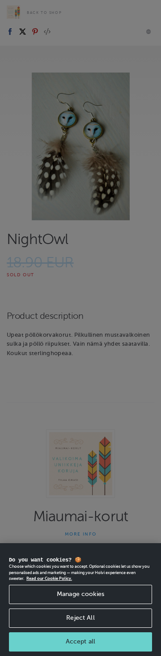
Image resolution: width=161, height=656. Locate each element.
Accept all (80, 641)
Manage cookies (80, 594)
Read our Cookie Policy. (49, 578)
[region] (80, 599)
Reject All (80, 617)
